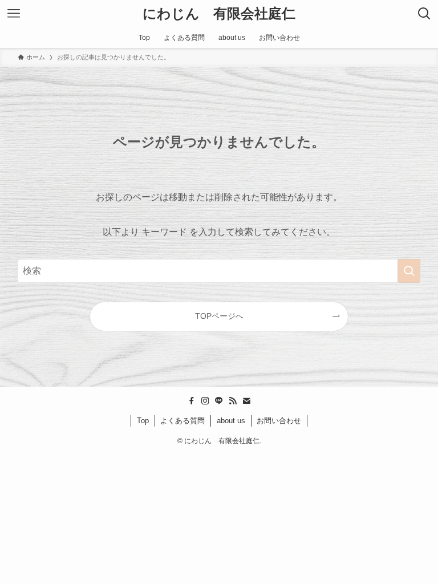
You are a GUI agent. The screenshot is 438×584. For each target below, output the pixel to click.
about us (231, 420)
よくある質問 (182, 420)
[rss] (233, 401)
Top (143, 420)
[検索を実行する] (409, 271)
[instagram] (205, 401)
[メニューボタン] (13, 13)
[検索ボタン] (424, 13)
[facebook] (191, 401)
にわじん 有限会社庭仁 (219, 14)
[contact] (246, 401)
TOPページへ (219, 316)
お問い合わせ (279, 420)
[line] (219, 401)
